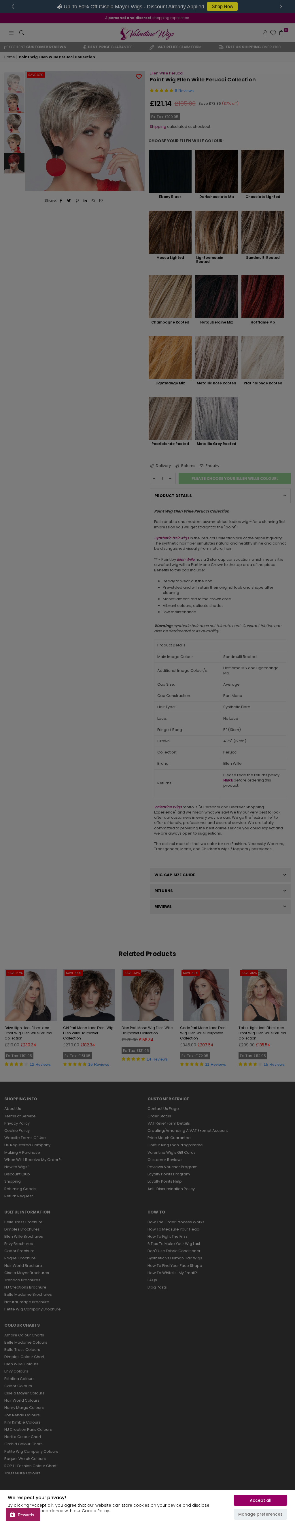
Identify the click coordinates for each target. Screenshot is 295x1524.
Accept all (260, 1500)
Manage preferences (260, 1514)
